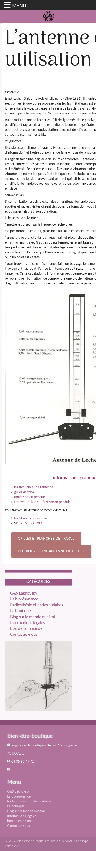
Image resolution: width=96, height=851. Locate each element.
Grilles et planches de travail (46, 538)
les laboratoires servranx (31, 518)
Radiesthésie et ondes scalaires (36, 605)
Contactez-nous (23, 634)
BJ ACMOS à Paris (29, 523)
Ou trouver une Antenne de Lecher (51, 551)
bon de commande (26, 629)
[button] (8, 5)
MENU (19, 6)
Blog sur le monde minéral (32, 617)
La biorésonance (24, 599)
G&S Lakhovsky (23, 593)
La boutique (20, 611)
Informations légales (27, 623)
